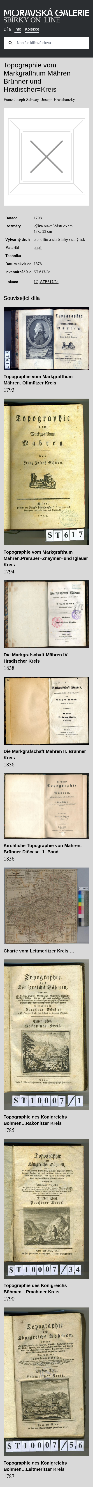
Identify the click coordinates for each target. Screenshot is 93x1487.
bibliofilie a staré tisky (51, 240)
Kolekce (32, 29)
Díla (7, 29)
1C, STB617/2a (46, 282)
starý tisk (78, 240)
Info (17, 29)
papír (38, 248)
